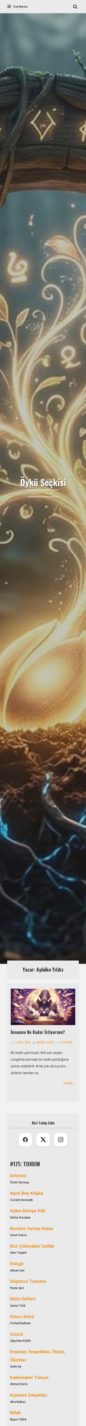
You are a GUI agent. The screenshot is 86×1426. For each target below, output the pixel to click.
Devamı (68, 1083)
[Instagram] (61, 1140)
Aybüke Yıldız (45, 1042)
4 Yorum (66, 1042)
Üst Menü (20, 6)
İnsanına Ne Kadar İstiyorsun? (38, 1032)
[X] (43, 1140)
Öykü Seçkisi (43, 482)
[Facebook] (25, 1140)
